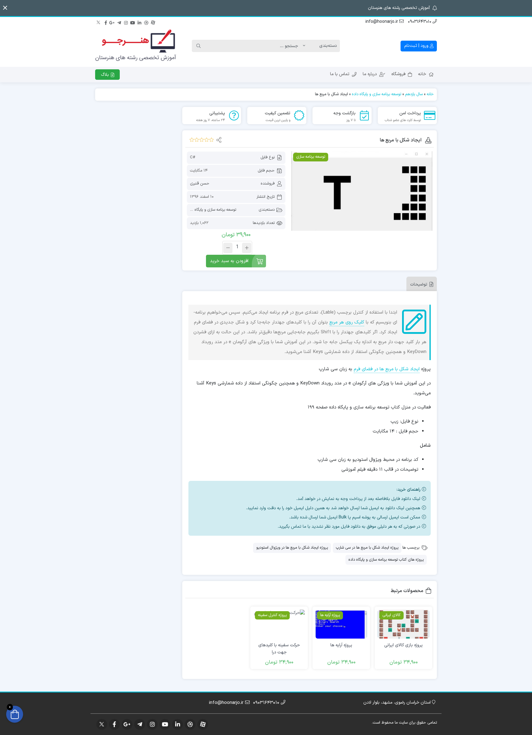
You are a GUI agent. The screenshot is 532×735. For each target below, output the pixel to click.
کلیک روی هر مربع (346, 322)
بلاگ (105, 74)
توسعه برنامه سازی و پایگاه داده (376, 94)
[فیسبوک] (105, 21)
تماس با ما (339, 74)
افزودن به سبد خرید (229, 261)
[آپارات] (153, 21)
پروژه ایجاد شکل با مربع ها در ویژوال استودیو (292, 548)
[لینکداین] (139, 21)
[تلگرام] (119, 21)
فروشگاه (398, 74)
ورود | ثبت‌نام (417, 46)
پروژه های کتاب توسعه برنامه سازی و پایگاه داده (386, 560)
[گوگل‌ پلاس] (112, 21)
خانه (422, 74)
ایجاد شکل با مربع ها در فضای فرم (387, 369)
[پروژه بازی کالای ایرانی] (403, 624)
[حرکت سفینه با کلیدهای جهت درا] (279, 624)
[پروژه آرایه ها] (341, 624)
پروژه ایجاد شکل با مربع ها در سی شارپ (367, 548)
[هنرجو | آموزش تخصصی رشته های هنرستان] (135, 46)
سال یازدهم (414, 94)
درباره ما (370, 74)
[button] (5, 8)
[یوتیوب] (132, 21)
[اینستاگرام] (125, 21)
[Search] (198, 46)
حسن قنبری (199, 184)
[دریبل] (146, 21)
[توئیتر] (98, 21)
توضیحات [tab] (418, 284)
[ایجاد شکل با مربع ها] (362, 191)
